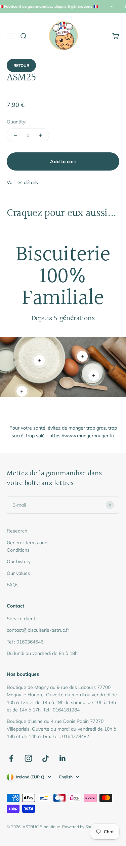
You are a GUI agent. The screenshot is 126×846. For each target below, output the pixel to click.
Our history (19, 561)
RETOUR (21, 65)
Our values (18, 573)
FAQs (12, 585)
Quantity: (16, 122)
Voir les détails (22, 182)
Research (17, 531)
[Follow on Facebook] (11, 758)
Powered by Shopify (80, 826)
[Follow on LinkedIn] (62, 758)
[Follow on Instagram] (28, 758)
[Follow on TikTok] (45, 758)
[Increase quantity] (40, 135)
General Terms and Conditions (27, 546)
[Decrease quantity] (15, 135)
